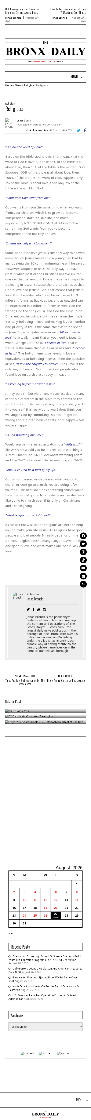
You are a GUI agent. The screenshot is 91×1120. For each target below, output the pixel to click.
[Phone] (83, 584)
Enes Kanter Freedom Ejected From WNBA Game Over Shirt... (68, 11)
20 (56, 907)
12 (45, 900)
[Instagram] (83, 552)
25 (35, 915)
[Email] (83, 576)
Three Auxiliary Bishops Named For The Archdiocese (25, 682)
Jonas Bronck (13, 17)
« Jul (10, 933)
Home (8, 85)
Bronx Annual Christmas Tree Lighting (66, 680)
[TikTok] (83, 560)
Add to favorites (38, 130)
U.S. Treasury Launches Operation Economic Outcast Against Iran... (22, 11)
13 (56, 900)
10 (24, 900)
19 (45, 907)
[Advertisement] (45, 801)
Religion (29, 85)
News (18, 85)
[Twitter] (83, 544)
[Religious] (43, 94)
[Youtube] (83, 568)
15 (77, 900)
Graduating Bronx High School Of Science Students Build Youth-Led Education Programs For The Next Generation (44, 958)
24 (24, 915)
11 (35, 900)
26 (45, 915)
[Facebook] (83, 535)
